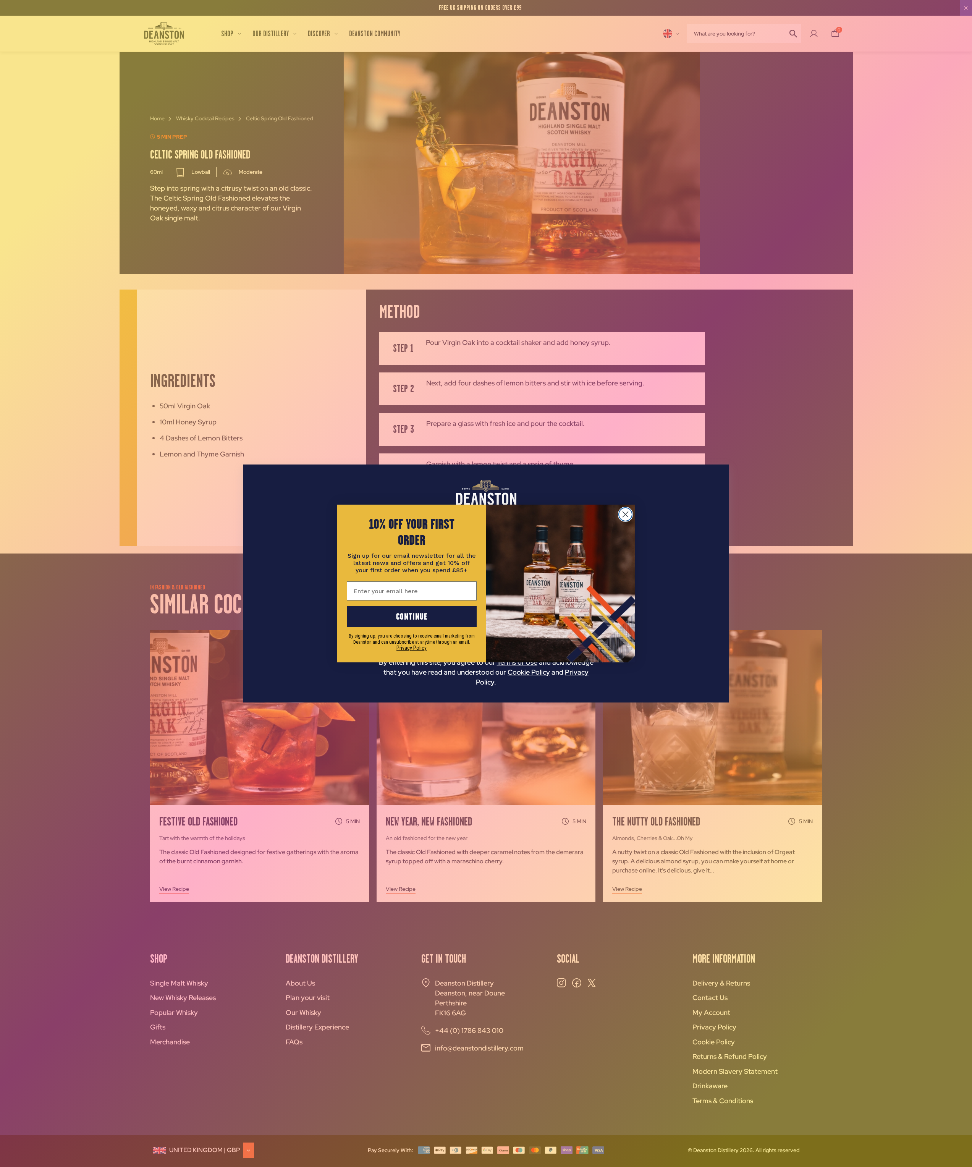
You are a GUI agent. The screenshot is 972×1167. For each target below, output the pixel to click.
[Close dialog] (625, 514)
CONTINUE (411, 616)
